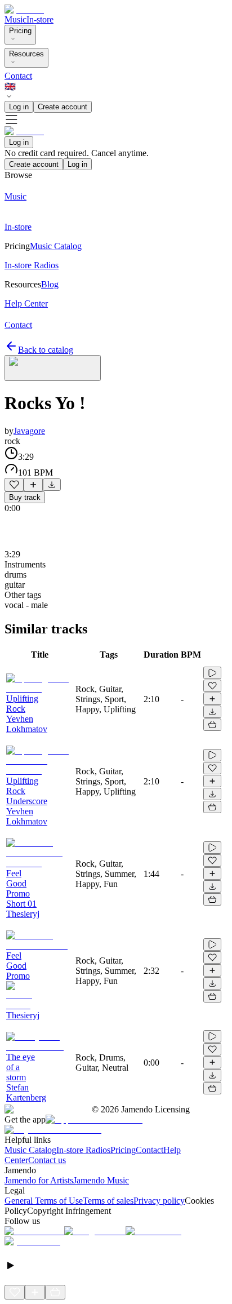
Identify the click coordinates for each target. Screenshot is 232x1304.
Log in (19, 107)
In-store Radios (83, 1150)
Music (15, 19)
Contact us (47, 1160)
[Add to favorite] (14, 484)
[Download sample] (52, 484)
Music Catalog (30, 1150)
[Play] (53, 368)
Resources (26, 54)
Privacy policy (159, 1200)
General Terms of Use (44, 1200)
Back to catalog (45, 349)
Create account (62, 107)
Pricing (20, 30)
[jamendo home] (24, 9)
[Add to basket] (212, 724)
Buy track (25, 497)
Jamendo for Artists (39, 1180)
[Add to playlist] (33, 484)
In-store (39, 19)
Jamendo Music (101, 1180)
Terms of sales (108, 1200)
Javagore (29, 431)
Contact (18, 76)
